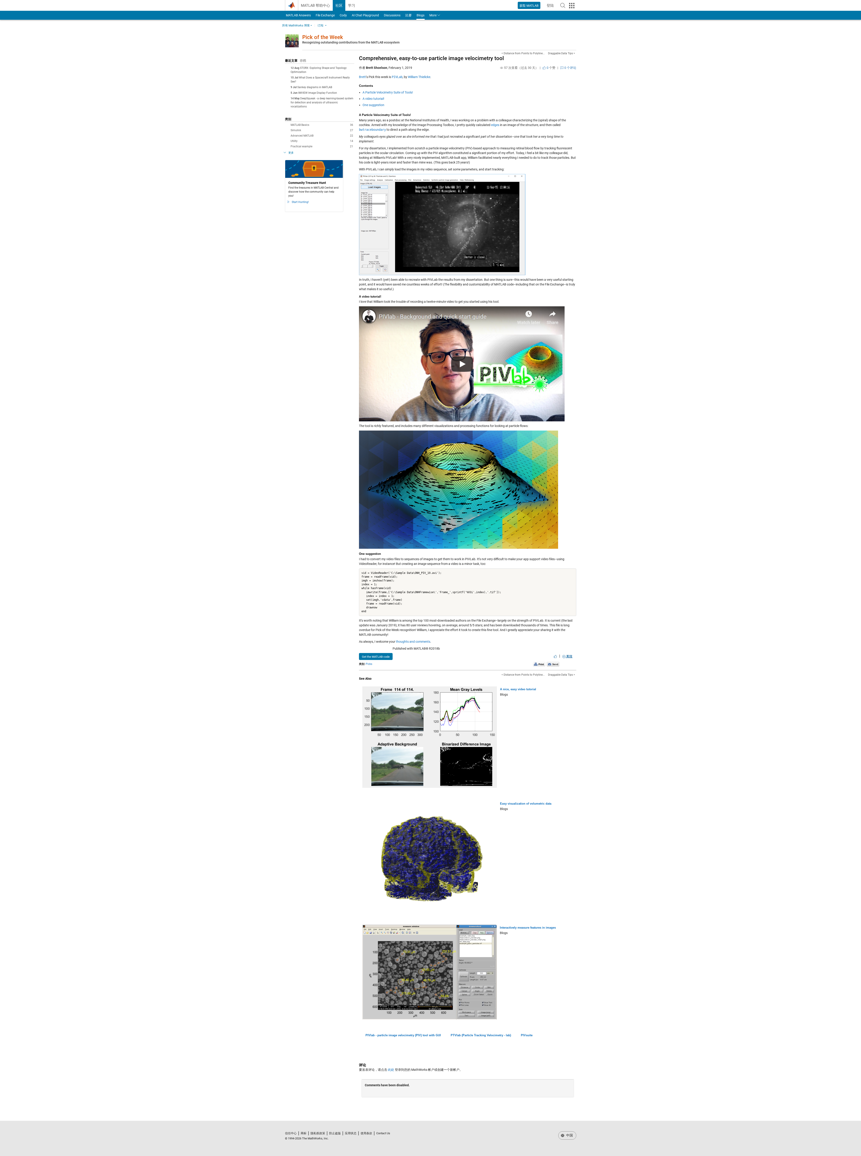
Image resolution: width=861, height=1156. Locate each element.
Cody (343, 15)
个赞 (550, 68)
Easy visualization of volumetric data (525, 803)
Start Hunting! (300, 202)
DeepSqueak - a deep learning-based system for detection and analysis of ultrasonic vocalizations (322, 102)
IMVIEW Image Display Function (317, 92)
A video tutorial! (373, 98)
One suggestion (373, 105)
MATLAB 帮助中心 (315, 5)
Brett (362, 77)
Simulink (322, 130)
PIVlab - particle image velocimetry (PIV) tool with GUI (403, 1035)
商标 (304, 1133)
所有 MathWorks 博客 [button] (296, 25)
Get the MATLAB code (376, 656)
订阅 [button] (320, 25)
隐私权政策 (318, 1133)
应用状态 (351, 1133)
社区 (339, 5)
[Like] (555, 656)
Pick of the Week (322, 37)
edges (495, 125)
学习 (351, 5)
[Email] (553, 664)
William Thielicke (419, 77)
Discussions (392, 15)
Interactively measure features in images (528, 927)
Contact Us (383, 1133)
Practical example (322, 146)
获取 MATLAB (529, 5)
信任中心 (291, 1133)
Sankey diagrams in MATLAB (314, 87)
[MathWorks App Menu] (571, 5)
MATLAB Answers (298, 15)
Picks (369, 664)
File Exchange (325, 15)
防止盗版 (335, 1133)
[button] (562, 5)
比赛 (408, 15)
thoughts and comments (413, 641)
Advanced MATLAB (322, 135)
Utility (322, 141)
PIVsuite (527, 1035)
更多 (291, 152)
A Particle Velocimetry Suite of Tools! (388, 92)
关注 (568, 656)
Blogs (420, 15)
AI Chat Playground (365, 15)
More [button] (433, 15)
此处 (391, 1069)
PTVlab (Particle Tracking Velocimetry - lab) (481, 1035)
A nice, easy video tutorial (518, 689)
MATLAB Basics (322, 124)
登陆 (552, 6)
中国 (569, 1135)
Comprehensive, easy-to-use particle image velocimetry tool (431, 58)
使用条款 (366, 1133)
